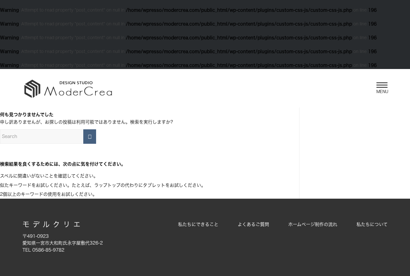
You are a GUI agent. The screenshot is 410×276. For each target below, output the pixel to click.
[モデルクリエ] (68, 88)
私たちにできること (198, 224)
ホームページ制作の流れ (312, 224)
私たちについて (372, 224)
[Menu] (380, 88)
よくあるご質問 (253, 224)
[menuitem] (380, 88)
